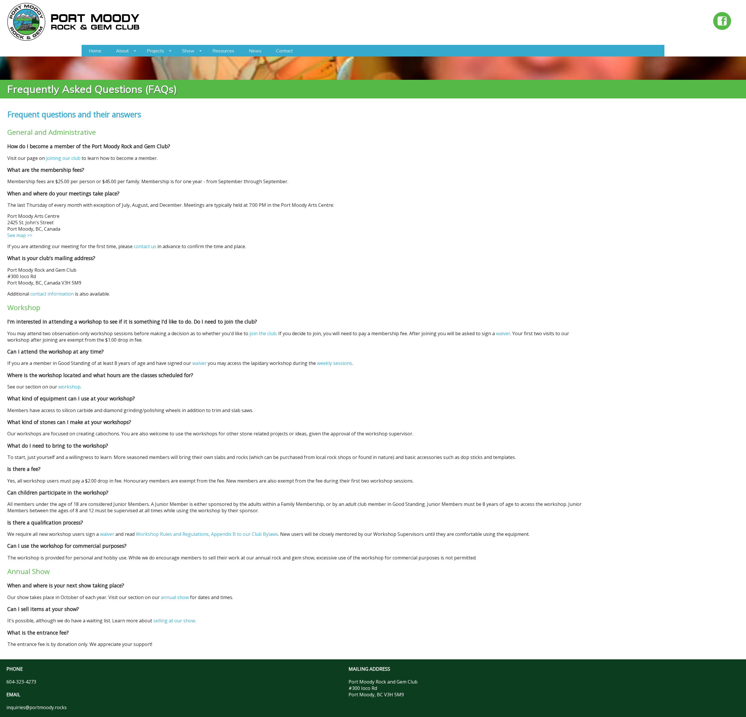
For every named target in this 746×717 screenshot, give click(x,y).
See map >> (19, 235)
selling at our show (174, 620)
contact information (52, 294)
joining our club (63, 158)
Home (95, 51)
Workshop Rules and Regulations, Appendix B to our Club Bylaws (207, 534)
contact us (145, 246)
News (255, 51)
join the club (262, 333)
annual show (175, 597)
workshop (69, 387)
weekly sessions (334, 363)
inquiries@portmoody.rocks (36, 707)
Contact (284, 51)
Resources (223, 51)
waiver (503, 333)
